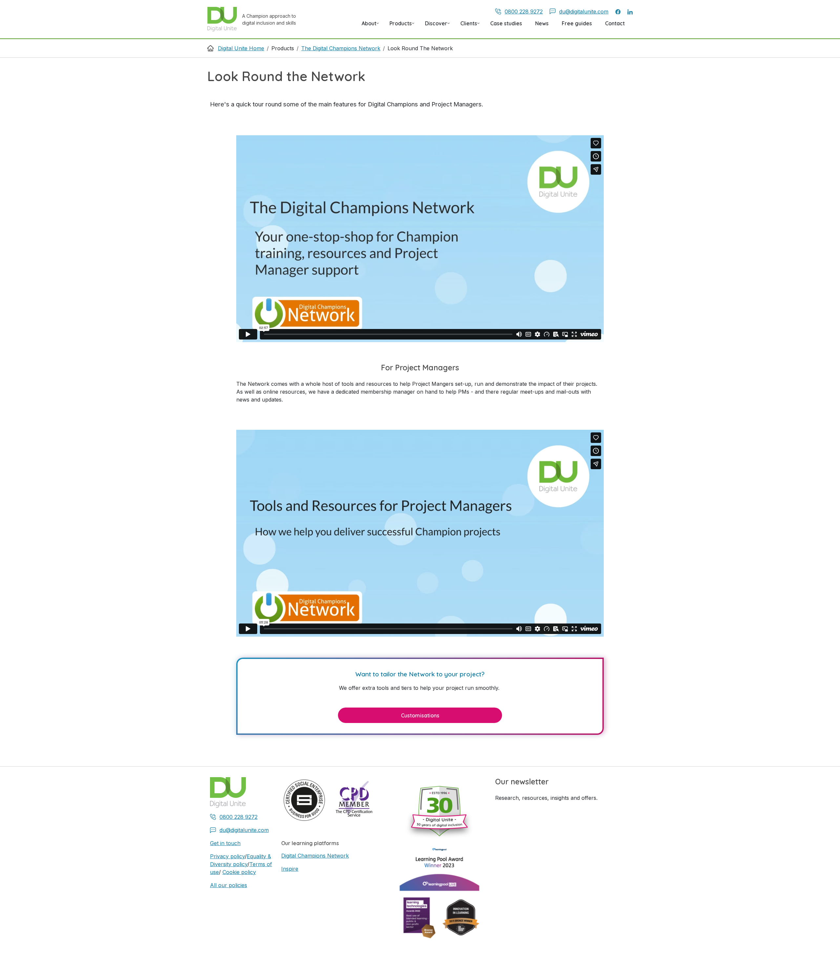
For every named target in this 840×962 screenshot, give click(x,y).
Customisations (420, 715)
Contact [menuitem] (615, 23)
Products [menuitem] (398, 25)
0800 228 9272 (524, 11)
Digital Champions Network (315, 855)
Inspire (289, 868)
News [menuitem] (542, 23)
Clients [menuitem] (466, 25)
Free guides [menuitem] (577, 23)
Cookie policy (239, 872)
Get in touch (225, 843)
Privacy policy (227, 856)
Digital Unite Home (241, 48)
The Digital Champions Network (340, 48)
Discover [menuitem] (433, 25)
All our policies (228, 885)
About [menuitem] (366, 25)
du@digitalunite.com (583, 11)
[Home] (224, 19)
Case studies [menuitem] (506, 23)
